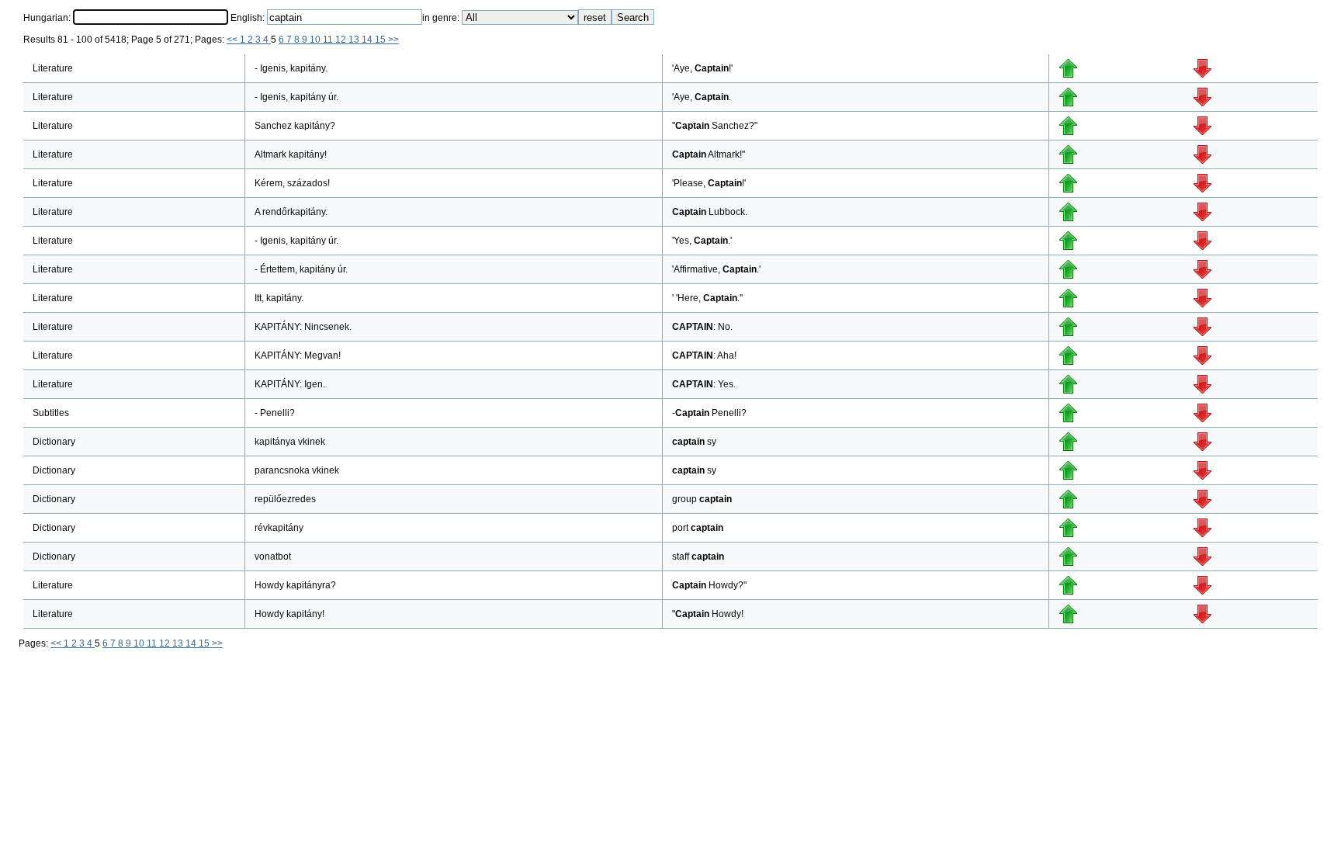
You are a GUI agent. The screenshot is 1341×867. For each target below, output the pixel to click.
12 (341, 39)
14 (368, 39)
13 (355, 39)
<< (233, 39)
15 (381, 39)
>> (393, 39)
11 (329, 39)
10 (316, 39)
